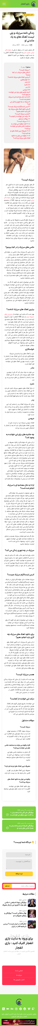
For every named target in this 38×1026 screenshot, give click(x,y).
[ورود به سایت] (19, 504)
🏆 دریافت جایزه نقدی (19, 522)
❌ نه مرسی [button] (19, 527)
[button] (19, 513)
